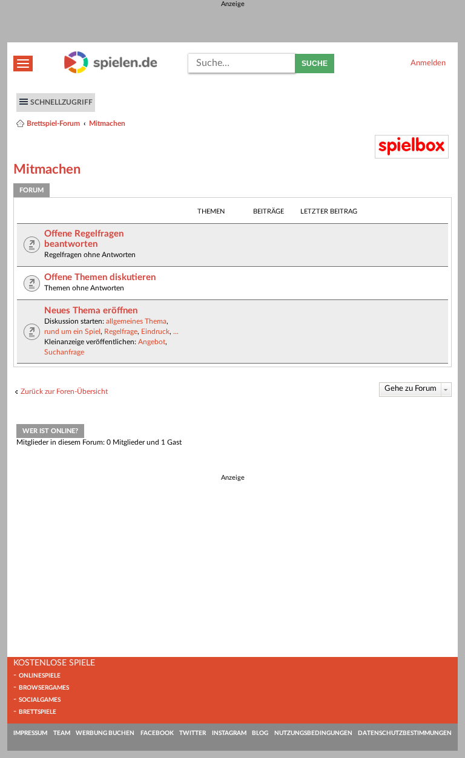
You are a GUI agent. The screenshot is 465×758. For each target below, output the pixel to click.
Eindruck (155, 331)
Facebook (157, 733)
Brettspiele (37, 712)
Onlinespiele (40, 676)
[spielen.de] (110, 71)
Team (61, 733)
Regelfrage (120, 331)
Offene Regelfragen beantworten (84, 239)
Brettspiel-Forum (53, 123)
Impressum (30, 733)
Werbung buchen (105, 733)
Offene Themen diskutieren (100, 277)
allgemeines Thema (136, 321)
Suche (315, 63)
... (176, 331)
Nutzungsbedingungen (313, 733)
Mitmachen (107, 123)
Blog (260, 733)
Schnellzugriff (61, 102)
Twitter (192, 733)
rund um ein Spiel (72, 331)
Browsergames (44, 688)
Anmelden (428, 63)
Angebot (151, 341)
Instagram (229, 733)
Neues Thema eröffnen (90, 310)
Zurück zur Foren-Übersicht (64, 391)
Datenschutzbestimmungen (405, 733)
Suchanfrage (64, 352)
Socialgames (40, 700)
